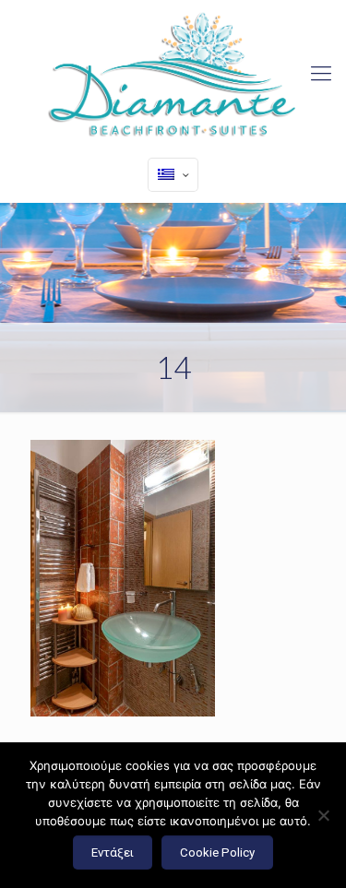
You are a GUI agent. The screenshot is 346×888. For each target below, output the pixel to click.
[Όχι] (323, 815)
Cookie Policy (217, 852)
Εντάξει (112, 852)
